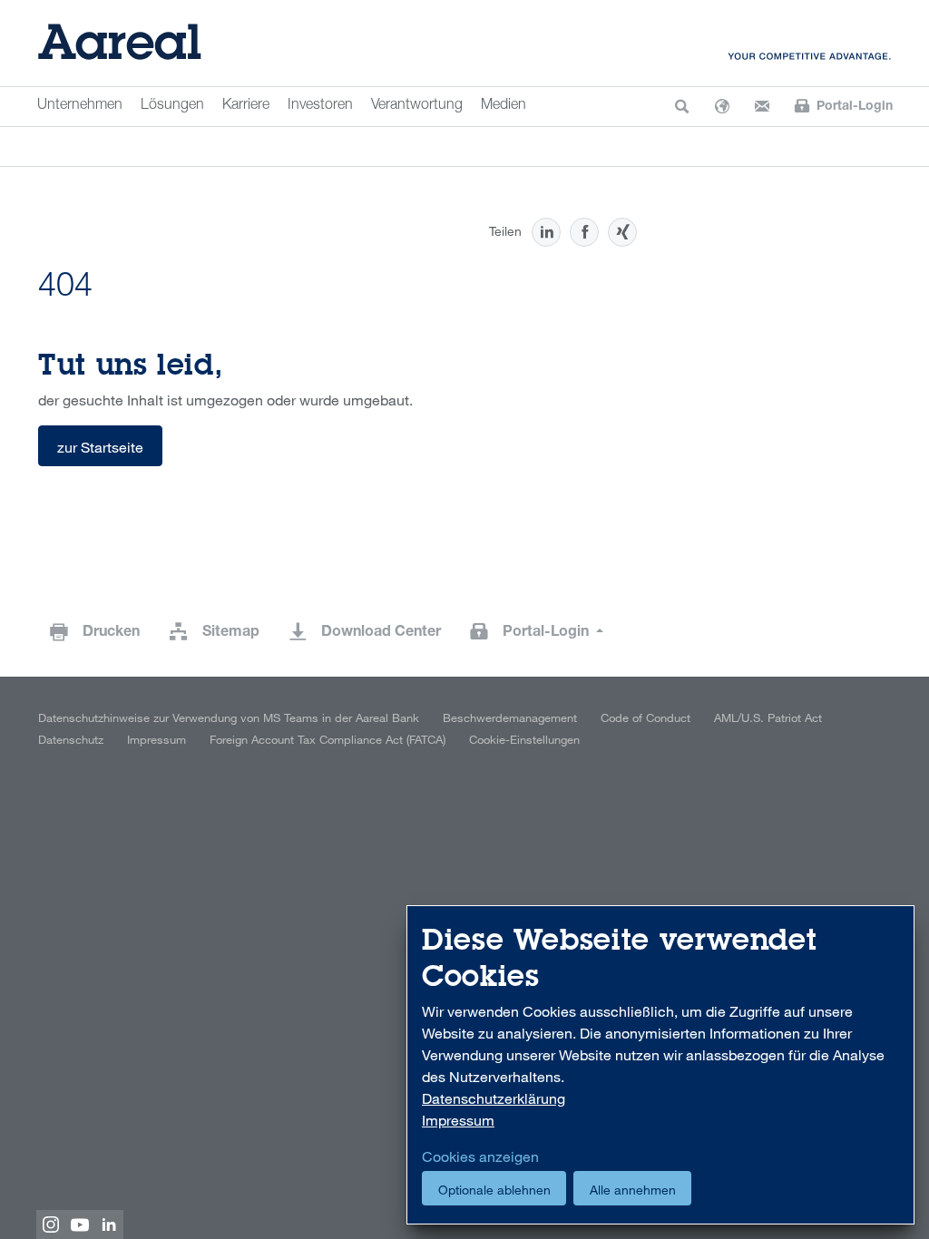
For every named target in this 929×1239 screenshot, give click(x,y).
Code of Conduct (645, 717)
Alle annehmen (633, 1189)
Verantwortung (417, 106)
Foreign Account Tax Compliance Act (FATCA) (327, 739)
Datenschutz (70, 739)
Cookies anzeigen (480, 1156)
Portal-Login (547, 633)
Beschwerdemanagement (510, 717)
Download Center (381, 633)
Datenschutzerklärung (493, 1098)
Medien (503, 106)
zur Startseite (100, 447)
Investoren (320, 106)
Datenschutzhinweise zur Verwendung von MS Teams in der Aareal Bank (228, 717)
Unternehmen (79, 106)
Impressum (156, 739)
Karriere (245, 106)
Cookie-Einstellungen (524, 739)
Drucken (111, 633)
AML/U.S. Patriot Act (768, 717)
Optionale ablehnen (494, 1189)
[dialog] (660, 1065)
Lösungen (172, 106)
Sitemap (230, 633)
